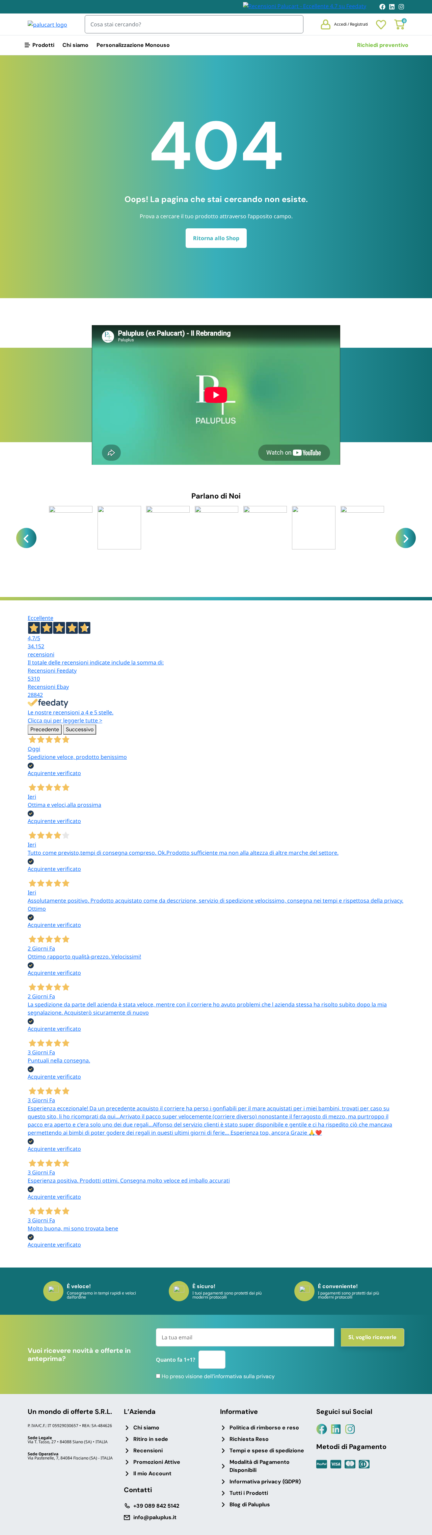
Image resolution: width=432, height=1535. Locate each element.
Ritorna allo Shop (216, 238)
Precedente (44, 729)
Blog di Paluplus (250, 1504)
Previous (26, 538)
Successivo (79, 729)
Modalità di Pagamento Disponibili (260, 1466)
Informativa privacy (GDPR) (265, 1481)
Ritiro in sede (150, 1439)
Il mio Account (152, 1473)
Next (406, 538)
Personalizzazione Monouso (133, 45)
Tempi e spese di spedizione (267, 1450)
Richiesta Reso (249, 1439)
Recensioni (148, 1450)
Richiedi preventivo (382, 45)
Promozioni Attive (156, 1462)
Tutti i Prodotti (249, 1493)
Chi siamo (75, 45)
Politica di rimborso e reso (264, 1427)
